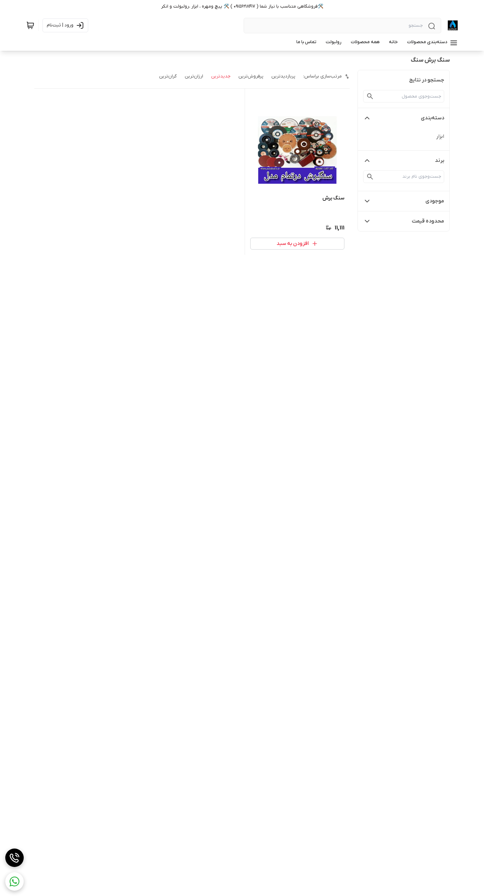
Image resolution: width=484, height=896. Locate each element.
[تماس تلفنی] (14, 858)
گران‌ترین (168, 76)
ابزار (440, 136)
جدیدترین (220, 76)
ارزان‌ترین (194, 76)
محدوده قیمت (428, 221)
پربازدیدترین (283, 76)
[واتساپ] (14, 881)
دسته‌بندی (432, 118)
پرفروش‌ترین (250, 76)
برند (439, 160)
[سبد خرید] (30, 25)
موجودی (434, 201)
